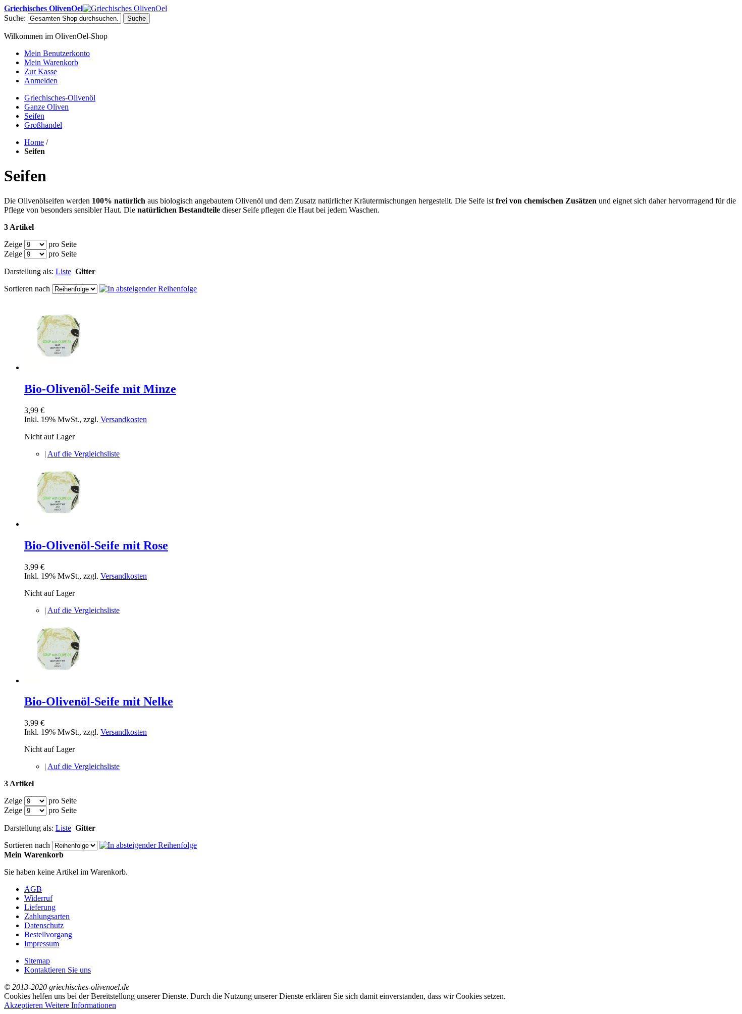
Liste (63, 271)
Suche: (15, 18)
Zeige (13, 244)
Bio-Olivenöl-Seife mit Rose (96, 545)
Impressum (41, 943)
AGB (33, 889)
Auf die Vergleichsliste (83, 453)
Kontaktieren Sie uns (57, 970)
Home (34, 142)
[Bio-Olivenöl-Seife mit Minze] (58, 367)
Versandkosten (123, 419)
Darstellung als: (29, 271)
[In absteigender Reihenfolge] (148, 288)
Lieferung (40, 907)
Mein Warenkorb (51, 62)
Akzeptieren (24, 1005)
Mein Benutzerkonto (57, 53)
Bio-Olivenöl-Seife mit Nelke (98, 701)
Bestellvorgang (48, 934)
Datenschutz (44, 925)
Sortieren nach (27, 288)
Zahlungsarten (47, 916)
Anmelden (41, 80)
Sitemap (37, 960)
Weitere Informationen (80, 1005)
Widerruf (38, 898)
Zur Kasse (40, 71)
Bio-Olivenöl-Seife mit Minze (100, 388)
